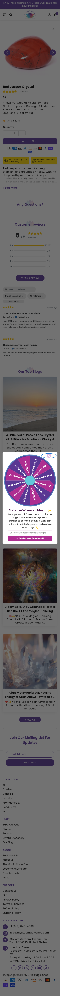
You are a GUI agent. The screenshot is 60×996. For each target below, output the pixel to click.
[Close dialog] (48, 455)
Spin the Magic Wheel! (30, 538)
